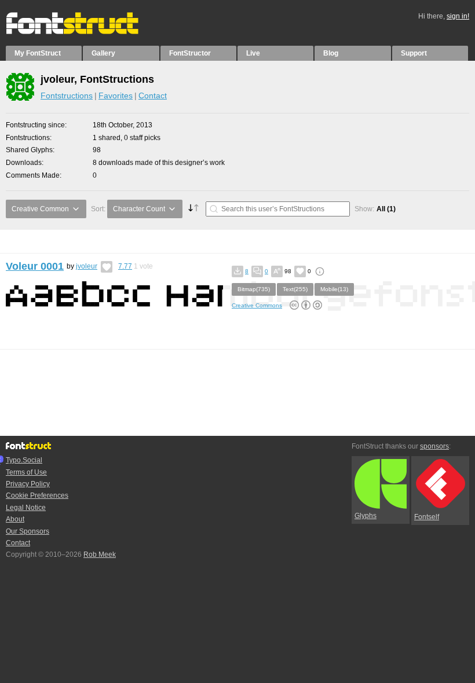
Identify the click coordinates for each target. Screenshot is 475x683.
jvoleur (86, 266)
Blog (330, 53)
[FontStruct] (84, 32)
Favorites (115, 95)
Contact (152, 95)
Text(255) (295, 289)
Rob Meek (99, 554)
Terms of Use (26, 472)
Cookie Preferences (37, 495)
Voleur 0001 (35, 266)
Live (253, 53)
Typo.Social (24, 460)
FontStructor (190, 53)
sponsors (434, 446)
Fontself (426, 517)
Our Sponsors (27, 531)
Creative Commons (257, 305)
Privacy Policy (28, 484)
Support (414, 53)
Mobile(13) (334, 289)
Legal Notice (26, 508)
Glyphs (366, 516)
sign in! (458, 16)
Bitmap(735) (253, 289)
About (15, 519)
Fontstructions (67, 95)
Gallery (103, 53)
